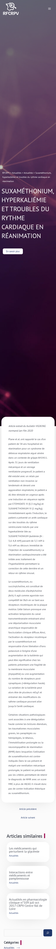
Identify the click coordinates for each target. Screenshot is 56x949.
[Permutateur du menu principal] (49, 8)
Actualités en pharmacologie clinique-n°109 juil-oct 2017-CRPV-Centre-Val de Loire (28, 904)
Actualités (13, 855)
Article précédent (28, 809)
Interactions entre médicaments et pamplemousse (21, 875)
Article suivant (28, 817)
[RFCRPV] (11, 8)
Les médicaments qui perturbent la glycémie (24, 849)
